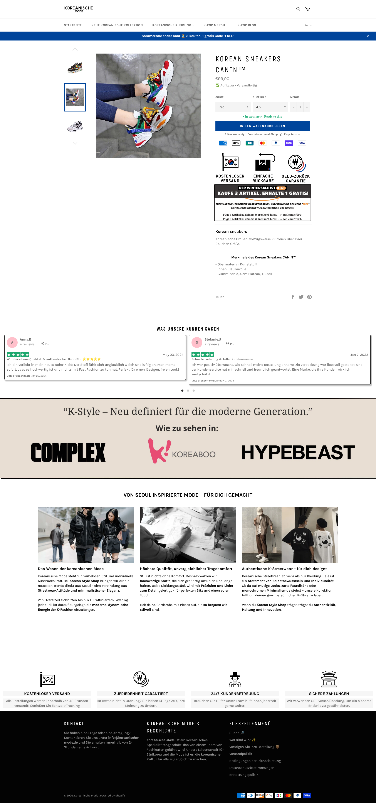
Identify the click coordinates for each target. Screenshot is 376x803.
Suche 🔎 (237, 733)
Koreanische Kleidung (172, 25)
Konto (308, 25)
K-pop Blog (247, 25)
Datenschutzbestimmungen (251, 768)
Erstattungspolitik (243, 775)
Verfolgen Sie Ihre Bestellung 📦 (254, 747)
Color (219, 97)
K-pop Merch (215, 25)
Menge (294, 97)
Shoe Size (259, 97)
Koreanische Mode (86, 795)
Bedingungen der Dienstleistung (255, 761)
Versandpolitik (240, 754)
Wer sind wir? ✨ (242, 740)
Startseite (73, 25)
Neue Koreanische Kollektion (117, 25)
